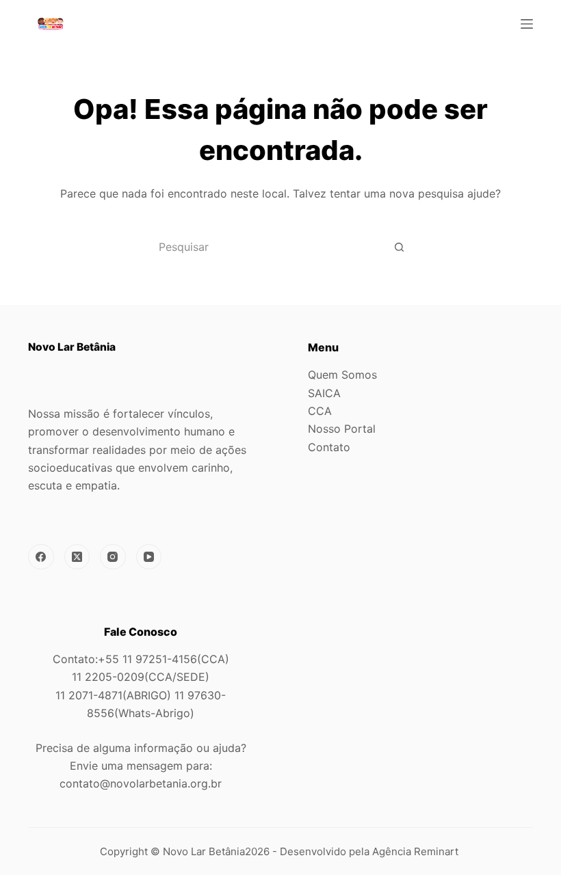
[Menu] (527, 24)
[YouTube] (149, 557)
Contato (329, 447)
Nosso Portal (342, 428)
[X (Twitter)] (77, 557)
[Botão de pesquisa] (399, 247)
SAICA (324, 393)
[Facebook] (41, 557)
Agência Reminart (416, 851)
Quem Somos (342, 374)
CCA (320, 411)
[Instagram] (113, 557)
